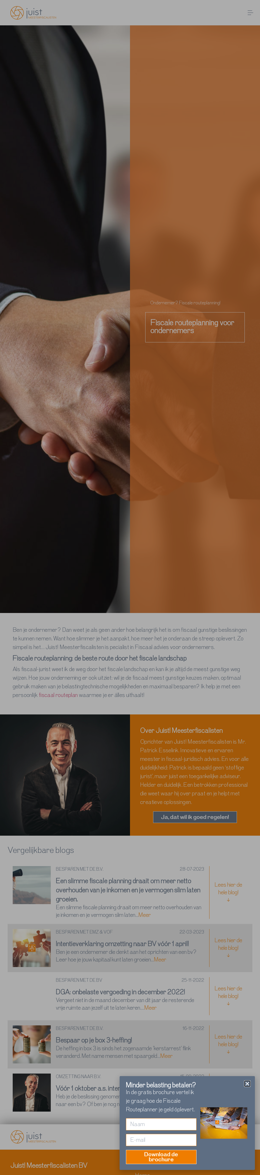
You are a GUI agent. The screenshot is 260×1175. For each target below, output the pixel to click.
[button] (247, 1083)
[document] (130, 587)
